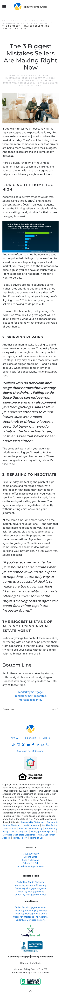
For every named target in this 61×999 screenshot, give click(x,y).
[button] (4, 6)
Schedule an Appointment (30, 866)
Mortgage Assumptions (43, 831)
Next (54, 709)
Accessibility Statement (32, 822)
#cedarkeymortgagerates (30, 695)
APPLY (14, 738)
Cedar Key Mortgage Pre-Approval (30, 916)
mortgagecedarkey (30, 699)
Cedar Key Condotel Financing (30, 885)
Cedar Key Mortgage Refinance (30, 894)
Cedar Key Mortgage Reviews (31, 920)
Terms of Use (37, 837)
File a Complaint (20, 831)
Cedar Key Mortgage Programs (30, 888)
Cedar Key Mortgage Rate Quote (30, 913)
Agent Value (29, 80)
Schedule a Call (30, 863)
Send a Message (30, 860)
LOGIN (46, 738)
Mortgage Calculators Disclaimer (18, 834)
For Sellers (26, 83)
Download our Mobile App (30, 751)
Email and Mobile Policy (30, 828)
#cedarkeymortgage (30, 692)
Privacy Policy (20, 837)
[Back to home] (30, 6)
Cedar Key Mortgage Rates (30, 891)
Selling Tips (33, 85)
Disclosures (10, 828)
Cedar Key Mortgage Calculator (30, 907)
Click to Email (30, 856)
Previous (9, 709)
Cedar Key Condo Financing (31, 882)
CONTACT (30, 738)
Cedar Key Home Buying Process (30, 910)
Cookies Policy (49, 825)
